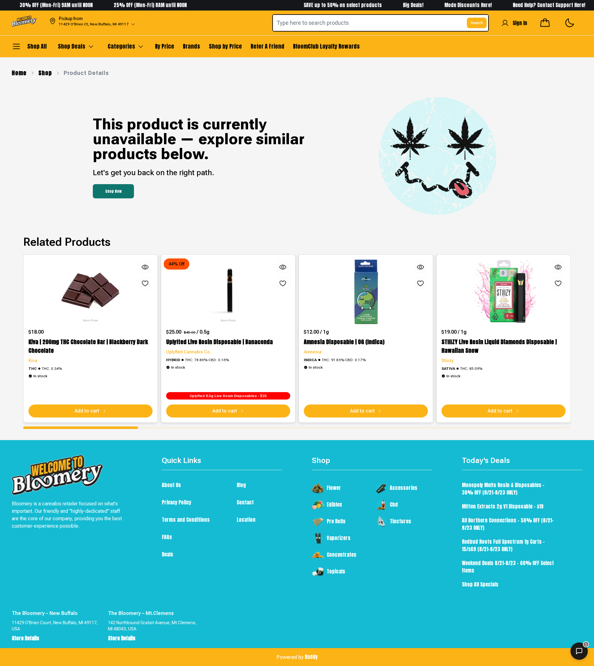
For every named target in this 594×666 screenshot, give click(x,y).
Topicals (336, 571)
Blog (241, 485)
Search (477, 23)
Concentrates (341, 554)
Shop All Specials (480, 584)
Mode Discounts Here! (457, 5)
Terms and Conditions (186, 519)
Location (246, 519)
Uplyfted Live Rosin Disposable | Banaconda (219, 342)
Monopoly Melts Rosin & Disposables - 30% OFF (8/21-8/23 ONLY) (503, 488)
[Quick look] (145, 267)
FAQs (167, 537)
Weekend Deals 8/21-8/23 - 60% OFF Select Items (508, 566)
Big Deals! (402, 5)
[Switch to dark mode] (569, 23)
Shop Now (113, 191)
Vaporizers (339, 538)
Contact (245, 502)
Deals (167, 554)
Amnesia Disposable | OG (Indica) (344, 342)
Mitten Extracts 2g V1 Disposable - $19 (503, 506)
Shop (45, 73)
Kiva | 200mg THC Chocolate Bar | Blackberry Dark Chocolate (88, 346)
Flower (334, 487)
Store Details (25, 638)
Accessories (403, 487)
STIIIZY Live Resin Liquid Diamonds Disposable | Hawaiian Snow (499, 346)
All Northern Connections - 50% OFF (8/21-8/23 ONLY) (508, 524)
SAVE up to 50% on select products (332, 5)
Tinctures (400, 521)
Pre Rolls (336, 521)
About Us (171, 485)
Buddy (311, 656)
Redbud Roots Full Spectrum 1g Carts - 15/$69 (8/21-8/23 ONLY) (503, 545)
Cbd (394, 504)
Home (19, 73)
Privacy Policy (176, 502)
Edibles (334, 504)
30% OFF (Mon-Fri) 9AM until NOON (45, 5)
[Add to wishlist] (145, 283)
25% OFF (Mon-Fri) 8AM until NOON (139, 5)
